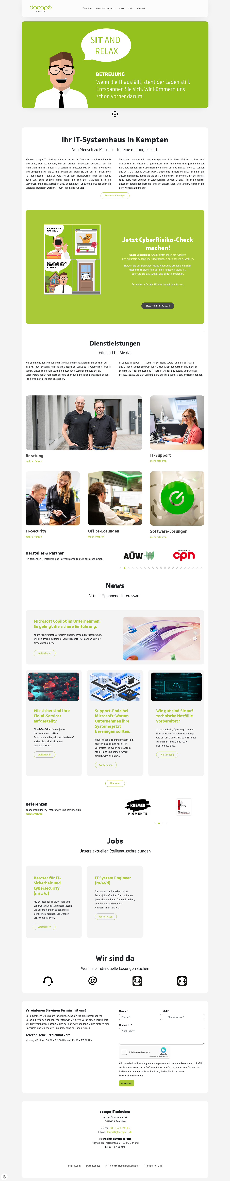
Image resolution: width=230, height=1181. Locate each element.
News (121, 8)
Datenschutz (93, 1165)
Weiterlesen (44, 653)
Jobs (130, 8)
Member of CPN (153, 1165)
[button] (121, 568)
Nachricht (125, 1025)
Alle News (115, 783)
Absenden (126, 1083)
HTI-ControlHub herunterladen (122, 1165)
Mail (166, 1011)
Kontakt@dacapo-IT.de (119, 1132)
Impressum (74, 1165)
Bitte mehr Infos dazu (158, 305)
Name (123, 1011)
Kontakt (141, 8)
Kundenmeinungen (115, 195)
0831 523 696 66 (120, 1128)
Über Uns (87, 8)
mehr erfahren (34, 813)
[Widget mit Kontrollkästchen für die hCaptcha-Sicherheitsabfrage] (144, 1052)
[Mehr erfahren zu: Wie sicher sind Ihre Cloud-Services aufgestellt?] (53, 686)
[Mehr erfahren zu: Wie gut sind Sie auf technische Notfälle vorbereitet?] (176, 686)
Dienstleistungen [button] (104, 8)
